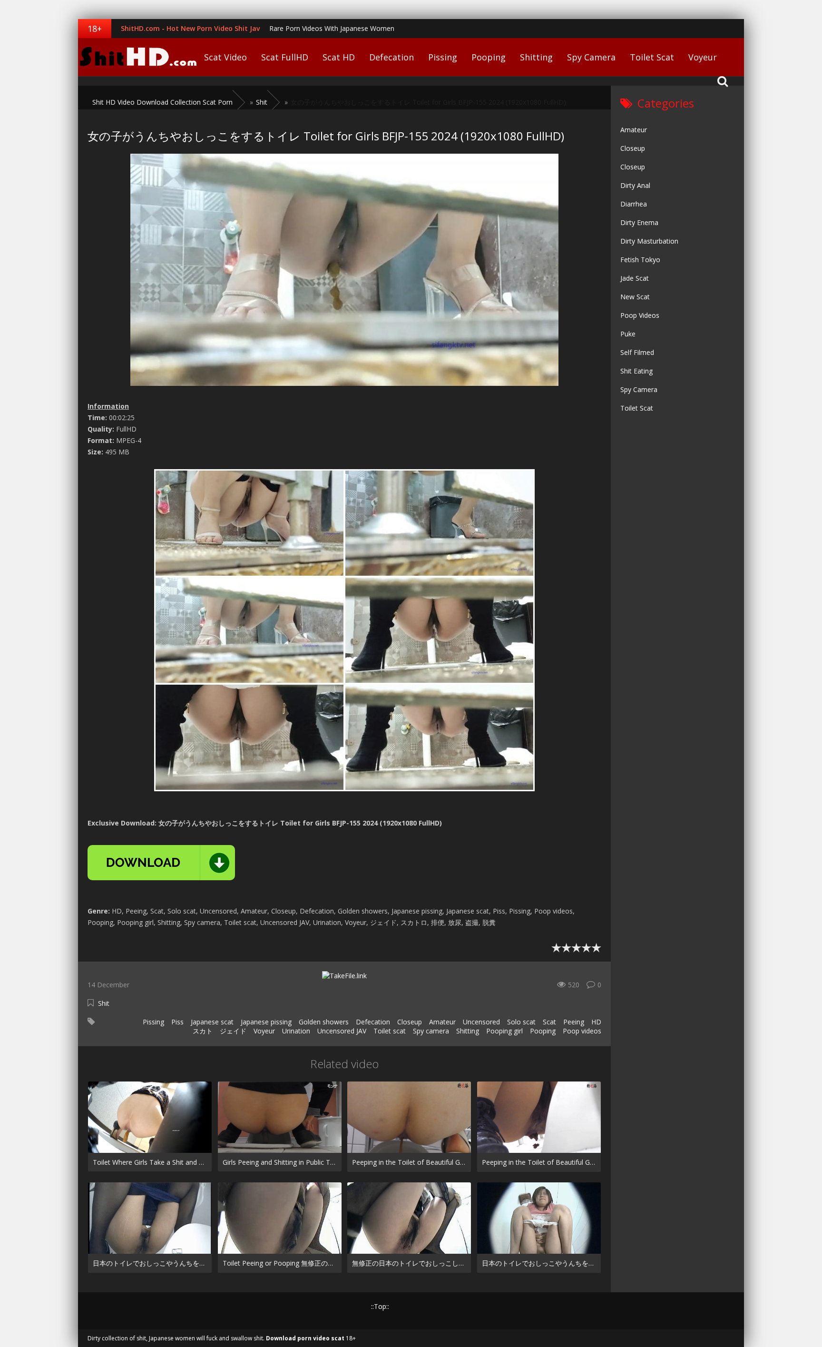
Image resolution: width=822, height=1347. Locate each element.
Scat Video (225, 57)
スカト (203, 1030)
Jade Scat (634, 278)
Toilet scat (389, 1030)
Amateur (442, 1021)
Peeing (573, 1021)
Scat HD (339, 57)
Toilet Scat (652, 57)
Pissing (442, 57)
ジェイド (233, 1030)
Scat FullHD (284, 57)
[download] (161, 862)
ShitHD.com (137, 57)
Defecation (391, 57)
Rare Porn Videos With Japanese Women (331, 28)
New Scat (635, 296)
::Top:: (380, 1306)
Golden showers (324, 1021)
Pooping (488, 57)
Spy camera (431, 1030)
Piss (177, 1021)
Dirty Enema (639, 222)
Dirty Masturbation (649, 241)
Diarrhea (633, 203)
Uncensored (481, 1021)
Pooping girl (504, 1030)
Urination (296, 1030)
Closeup (409, 1021)
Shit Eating (636, 370)
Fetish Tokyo (640, 259)
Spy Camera (591, 57)
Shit (103, 1003)
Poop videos (582, 1030)
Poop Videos (639, 315)
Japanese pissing (266, 1021)
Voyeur (702, 57)
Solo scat (521, 1021)
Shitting (536, 57)
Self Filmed (637, 352)
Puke (628, 333)
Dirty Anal (635, 185)
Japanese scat (212, 1021)
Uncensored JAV (341, 1030)
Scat (549, 1021)
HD (596, 1021)
